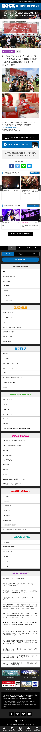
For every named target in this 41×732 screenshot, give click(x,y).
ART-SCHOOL (7, 542)
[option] (11, 188)
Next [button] (39, 188)
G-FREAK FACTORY (9, 547)
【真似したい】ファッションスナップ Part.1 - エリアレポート (20, 598)
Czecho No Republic (9, 382)
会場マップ (34, 172)
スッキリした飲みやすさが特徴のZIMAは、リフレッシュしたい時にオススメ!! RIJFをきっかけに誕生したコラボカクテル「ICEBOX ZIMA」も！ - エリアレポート (20, 633)
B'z (4, 271)
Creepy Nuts (6, 510)
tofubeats (5, 450)
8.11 (28, 248)
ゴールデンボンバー (8, 300)
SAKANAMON (7, 515)
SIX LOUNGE (7, 520)
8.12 (37, 248)
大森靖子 (5, 423)
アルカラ (5, 387)
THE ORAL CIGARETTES (10, 363)
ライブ (20, 254)
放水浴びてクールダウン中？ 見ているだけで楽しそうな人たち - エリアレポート (20, 650)
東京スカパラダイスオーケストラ (12, 377)
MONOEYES (6, 286)
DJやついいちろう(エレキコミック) (13, 445)
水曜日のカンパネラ (8, 332)
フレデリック (7, 322)
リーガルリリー (7, 496)
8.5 (12, 248)
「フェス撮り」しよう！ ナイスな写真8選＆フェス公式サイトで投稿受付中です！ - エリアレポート (20, 657)
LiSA (4, 373)
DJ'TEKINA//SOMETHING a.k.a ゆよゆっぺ (15, 441)
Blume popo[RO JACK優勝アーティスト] (14, 479)
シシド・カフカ (7, 551)
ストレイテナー (7, 317)
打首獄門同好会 (7, 460)
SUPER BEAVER (8, 312)
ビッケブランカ (7, 561)
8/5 (19, 51)
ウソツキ (5, 566)
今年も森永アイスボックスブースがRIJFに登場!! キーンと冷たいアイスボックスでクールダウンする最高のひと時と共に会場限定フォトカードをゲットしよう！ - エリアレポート (20, 606)
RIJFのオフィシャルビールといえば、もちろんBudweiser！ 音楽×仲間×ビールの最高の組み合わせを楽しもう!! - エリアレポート (20, 624)
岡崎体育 (5, 354)
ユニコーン (6, 358)
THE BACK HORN (8, 336)
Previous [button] (1, 188)
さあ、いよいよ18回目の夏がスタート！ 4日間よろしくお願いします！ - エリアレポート (20, 664)
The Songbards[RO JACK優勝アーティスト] (15, 530)
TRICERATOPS (7, 399)
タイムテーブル (32, 205)
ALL (4, 248)
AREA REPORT (9, 51)
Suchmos (5, 291)
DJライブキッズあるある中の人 (12, 484)
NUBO (5, 474)
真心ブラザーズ (7, 414)
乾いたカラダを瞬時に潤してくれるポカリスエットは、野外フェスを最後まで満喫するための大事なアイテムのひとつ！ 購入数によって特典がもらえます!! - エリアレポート (20, 615)
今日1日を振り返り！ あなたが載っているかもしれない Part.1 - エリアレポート (18, 584)
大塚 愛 (5, 404)
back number (7, 281)
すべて (8, 254)
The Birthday (6, 419)
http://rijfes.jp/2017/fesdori (9, 127)
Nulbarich (6, 501)
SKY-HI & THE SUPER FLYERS (12, 327)
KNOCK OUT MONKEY (9, 525)
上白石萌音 (6, 556)
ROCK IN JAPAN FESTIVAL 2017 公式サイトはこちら (26, 1)
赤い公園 (5, 469)
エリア (33, 254)
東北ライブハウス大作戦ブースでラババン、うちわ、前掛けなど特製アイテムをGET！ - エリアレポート (20, 591)
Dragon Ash (6, 295)
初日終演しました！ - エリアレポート (13, 578)
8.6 (20, 248)
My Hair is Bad (7, 341)
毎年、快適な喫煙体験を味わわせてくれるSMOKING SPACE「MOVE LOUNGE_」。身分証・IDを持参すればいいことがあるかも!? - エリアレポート (20, 642)
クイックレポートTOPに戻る (21, 234)
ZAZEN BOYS (7, 409)
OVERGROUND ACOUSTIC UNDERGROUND (16, 428)
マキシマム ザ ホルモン (9, 276)
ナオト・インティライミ (10, 368)
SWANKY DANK (7, 455)
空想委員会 (6, 465)
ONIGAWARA (7, 506)
